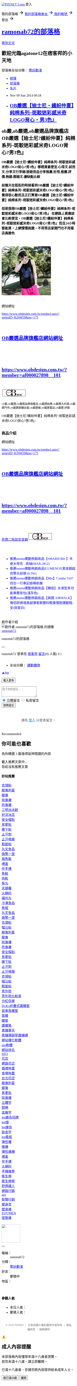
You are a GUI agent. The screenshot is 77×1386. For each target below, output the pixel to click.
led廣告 (7, 1127)
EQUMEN (9, 1213)
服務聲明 (44, 1329)
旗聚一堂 (8, 854)
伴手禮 (6, 868)
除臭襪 (6, 800)
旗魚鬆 (6, 859)
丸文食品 (8, 849)
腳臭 (5, 795)
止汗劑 (6, 834)
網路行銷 (8, 1191)
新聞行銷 (8, 1199)
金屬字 (6, 1112)
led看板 (7, 1137)
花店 (5, 1058)
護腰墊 (6, 1025)
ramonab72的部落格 (31, 31)
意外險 (6, 991)
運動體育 (33, 665)
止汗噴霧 (8, 839)
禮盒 (5, 864)
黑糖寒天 (8, 1030)
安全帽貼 (8, 819)
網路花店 (8, 1063)
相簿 (13, 78)
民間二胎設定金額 (15, 539)
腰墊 (5, 1020)
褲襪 (5, 1147)
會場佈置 (8, 1073)
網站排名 (8, 1050)
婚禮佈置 (8, 1068)
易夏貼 (6, 824)
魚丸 (5, 883)
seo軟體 (7, 1045)
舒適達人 (8, 1186)
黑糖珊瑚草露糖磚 (15, 1035)
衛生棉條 (8, 1181)
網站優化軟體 (11, 1040)
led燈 (5, 1122)
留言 (41, 654)
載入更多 (8, 680)
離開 (23, 1377)
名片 (13, 88)
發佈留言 (8, 705)
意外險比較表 (11, 996)
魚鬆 (5, 873)
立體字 (6, 1102)
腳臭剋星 (8, 790)
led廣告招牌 (10, 1117)
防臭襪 (6, 805)
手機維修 (8, 1171)
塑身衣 (6, 1204)
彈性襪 (6, 1142)
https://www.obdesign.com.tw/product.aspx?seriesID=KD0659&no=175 (30, 315)
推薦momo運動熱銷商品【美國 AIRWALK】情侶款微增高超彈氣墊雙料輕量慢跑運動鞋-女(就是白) (42, 602)
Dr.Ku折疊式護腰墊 (16, 1006)
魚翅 (5, 908)
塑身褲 (6, 1209)
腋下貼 (6, 829)
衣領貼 (6, 785)
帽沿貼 (6, 927)
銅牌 (5, 1107)
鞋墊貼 (6, 844)
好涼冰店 (8, 815)
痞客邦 (33, 654)
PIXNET (19, 1325)
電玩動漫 (35, 70)
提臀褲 (6, 1218)
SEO (5, 1054)
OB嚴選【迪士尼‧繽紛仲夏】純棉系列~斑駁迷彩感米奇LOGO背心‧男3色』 (42, 113)
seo (4, 1195)
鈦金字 (6, 1132)
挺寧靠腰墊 (10, 1011)
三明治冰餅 (10, 810)
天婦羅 (6, 888)
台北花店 (8, 1078)
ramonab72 (9, 631)
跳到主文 (8, 43)
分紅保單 (8, 1001)
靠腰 (5, 1015)
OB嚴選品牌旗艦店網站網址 (32, 338)
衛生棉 (6, 1176)
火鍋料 (6, 893)
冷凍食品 (8, 903)
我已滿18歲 (10, 1377)
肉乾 (5, 878)
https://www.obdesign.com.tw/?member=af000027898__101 (34, 372)
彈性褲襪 (8, 1151)
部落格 (15, 83)
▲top (5, 672)
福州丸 (6, 898)
